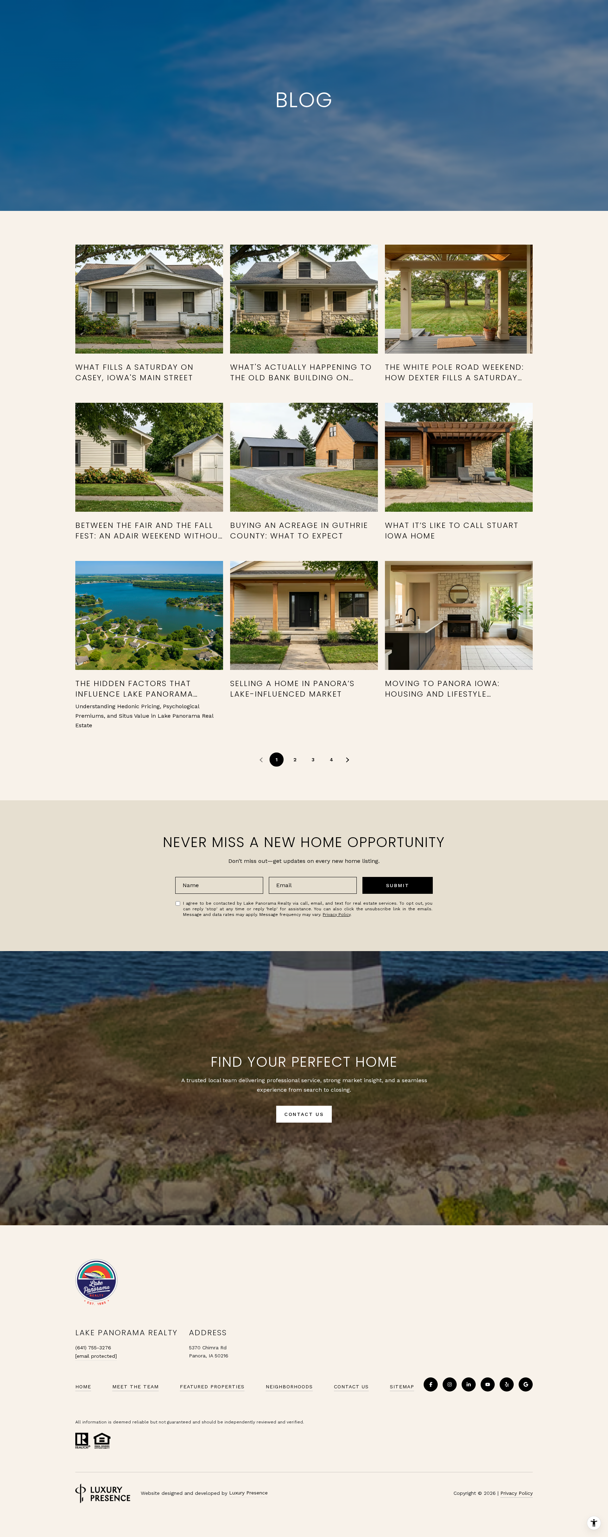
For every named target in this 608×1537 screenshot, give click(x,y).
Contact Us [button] (304, 1114)
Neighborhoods (289, 1386)
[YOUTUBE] (488, 1384)
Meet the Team (135, 1386)
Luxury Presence (248, 1493)
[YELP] (507, 1384)
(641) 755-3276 (93, 1347)
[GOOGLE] (526, 1384)
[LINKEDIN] (469, 1384)
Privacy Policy (336, 914)
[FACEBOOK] (431, 1384)
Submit (397, 885)
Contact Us (351, 1386)
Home (83, 1386)
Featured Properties (212, 1386)
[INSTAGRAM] (450, 1384)
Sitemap (402, 1386)
